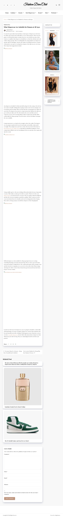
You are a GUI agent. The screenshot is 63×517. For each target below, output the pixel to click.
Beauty (20, 13)
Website (6, 484)
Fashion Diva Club (35, 4)
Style (46, 13)
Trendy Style (7, 24)
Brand (40, 13)
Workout (53, 13)
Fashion (13, 13)
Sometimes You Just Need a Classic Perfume (15, 407)
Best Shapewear (30, 13)
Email (6, 478)
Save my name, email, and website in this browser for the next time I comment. (21, 493)
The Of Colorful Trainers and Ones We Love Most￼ (17, 441)
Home (7, 13)
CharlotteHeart (9, 29)
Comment (7, 454)
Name (6, 471)
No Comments (20, 31)
